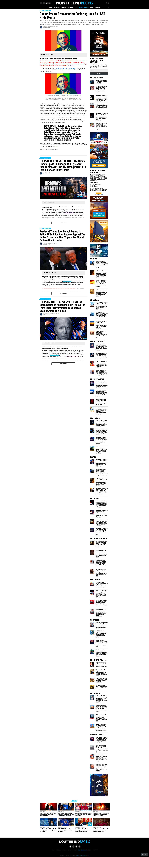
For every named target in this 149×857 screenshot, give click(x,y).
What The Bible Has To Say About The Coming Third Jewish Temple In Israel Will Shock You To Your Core (101, 687)
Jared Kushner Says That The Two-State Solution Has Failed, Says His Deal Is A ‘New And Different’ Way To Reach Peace (101, 664)
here (57, 146)
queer (57, 149)
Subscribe (144, 854)
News (50, 8)
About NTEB (97, 8)
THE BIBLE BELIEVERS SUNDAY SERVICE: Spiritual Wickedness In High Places (101, 81)
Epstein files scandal (66, 281)
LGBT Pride (49, 149)
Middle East (63, 8)
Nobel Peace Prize (69, 212)
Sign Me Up (99, 73)
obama (53, 149)
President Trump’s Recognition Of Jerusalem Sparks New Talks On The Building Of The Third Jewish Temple (101, 679)
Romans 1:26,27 (71, 65)
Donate (91, 8)
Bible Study (56, 8)
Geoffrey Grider (47, 27)
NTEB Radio (70, 8)
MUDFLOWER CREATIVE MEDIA (83, 855)
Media (76, 8)
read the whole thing (55, 355)
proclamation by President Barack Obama (66, 68)
